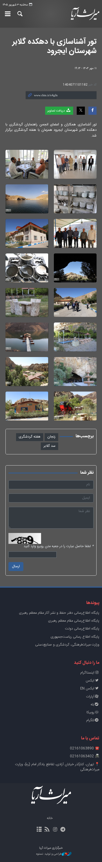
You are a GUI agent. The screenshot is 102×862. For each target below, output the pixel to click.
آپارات (90, 697)
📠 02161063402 (84, 756)
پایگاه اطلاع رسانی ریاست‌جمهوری (75, 637)
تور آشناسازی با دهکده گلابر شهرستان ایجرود (54, 46)
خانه (50, 818)
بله (92, 705)
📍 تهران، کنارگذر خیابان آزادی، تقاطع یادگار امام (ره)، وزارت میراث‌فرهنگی (57, 767)
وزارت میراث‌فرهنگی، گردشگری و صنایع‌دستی (67, 645)
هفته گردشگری (30, 437)
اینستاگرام (87, 673)
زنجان (51, 437)
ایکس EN (87, 689)
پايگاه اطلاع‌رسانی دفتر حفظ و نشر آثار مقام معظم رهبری (59, 613)
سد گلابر (49, 446)
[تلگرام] (63, 830)
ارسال (16, 566)
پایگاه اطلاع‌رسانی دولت (82, 629)
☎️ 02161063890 (84, 748)
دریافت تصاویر (56, 110)
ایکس (90, 681)
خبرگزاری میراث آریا (85, 14)
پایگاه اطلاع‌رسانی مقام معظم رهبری (73, 621)
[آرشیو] (39, 830)
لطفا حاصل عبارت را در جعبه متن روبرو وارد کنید (59, 546)
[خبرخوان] (47, 830)
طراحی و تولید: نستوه (49, 854)
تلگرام (90, 720)
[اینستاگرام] (55, 830)
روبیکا (90, 712)
